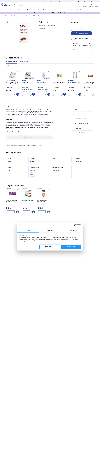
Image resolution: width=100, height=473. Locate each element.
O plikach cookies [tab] (72, 230)
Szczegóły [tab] (50, 230)
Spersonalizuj (48, 246)
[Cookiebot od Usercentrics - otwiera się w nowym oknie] (75, 225)
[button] (54, 25)
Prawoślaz (32, 174)
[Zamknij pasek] (97, 12)
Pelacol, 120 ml (25, 82)
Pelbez (9, 161)
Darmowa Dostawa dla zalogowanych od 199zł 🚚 (50, 1)
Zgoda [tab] (28, 230)
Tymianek (32, 176)
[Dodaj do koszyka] (17, 94)
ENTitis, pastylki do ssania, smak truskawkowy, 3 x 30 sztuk (12, 84)
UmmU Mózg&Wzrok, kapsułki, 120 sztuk (42, 201)
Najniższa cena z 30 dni (26, 91)
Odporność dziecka (26, 15)
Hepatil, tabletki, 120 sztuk (27, 200)
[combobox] (47, 5)
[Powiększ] (12, 22)
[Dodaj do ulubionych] (35, 21)
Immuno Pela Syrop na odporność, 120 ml (42, 83)
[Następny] (93, 99)
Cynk (31, 172)
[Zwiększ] (90, 28)
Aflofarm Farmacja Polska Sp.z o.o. (18, 145)
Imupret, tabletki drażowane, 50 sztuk (59, 83)
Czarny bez (33, 170)
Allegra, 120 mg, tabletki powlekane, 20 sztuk (11, 201)
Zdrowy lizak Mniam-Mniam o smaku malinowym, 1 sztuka (90, 83)
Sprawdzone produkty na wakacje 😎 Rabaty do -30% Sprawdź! (49, 12)
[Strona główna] (2, 16)
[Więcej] (91, 50)
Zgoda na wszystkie (71, 246)
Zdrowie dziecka (15, 15)
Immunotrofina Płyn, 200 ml (74, 82)
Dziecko (7, 15)
